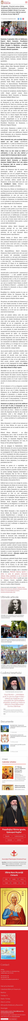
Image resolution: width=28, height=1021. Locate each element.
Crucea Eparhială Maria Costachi (12, 590)
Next (25, 28)
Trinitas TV (4, 995)
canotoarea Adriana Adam (7, 592)
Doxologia (4, 1008)
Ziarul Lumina (5, 1002)
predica (2, 590)
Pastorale (10, 840)
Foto (23, 883)
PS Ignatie (19, 587)
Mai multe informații (16, 1016)
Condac (15, 883)
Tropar (6, 883)
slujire (23, 587)
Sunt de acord (4, 1019)
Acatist (13, 879)
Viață (6, 879)
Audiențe (19, 840)
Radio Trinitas (5, 999)
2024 (14, 592)
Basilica (3, 992)
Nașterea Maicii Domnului (6, 589)
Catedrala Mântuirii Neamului (11, 989)
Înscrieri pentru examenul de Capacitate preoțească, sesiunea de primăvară (18, 736)
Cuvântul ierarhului (19, 836)
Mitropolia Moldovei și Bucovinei (12, 1005)
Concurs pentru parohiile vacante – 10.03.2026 (18, 745)
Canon (22, 879)
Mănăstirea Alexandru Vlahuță (20, 589)
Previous (2, 28)
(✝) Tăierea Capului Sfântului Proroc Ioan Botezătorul (20, 769)
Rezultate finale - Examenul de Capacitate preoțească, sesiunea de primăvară (18, 726)
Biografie (7, 836)
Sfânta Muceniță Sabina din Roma (20, 786)
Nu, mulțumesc (12, 1019)
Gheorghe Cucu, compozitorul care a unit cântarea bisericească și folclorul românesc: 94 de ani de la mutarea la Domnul (12, 616)
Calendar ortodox (9, 762)
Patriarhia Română (7, 986)
